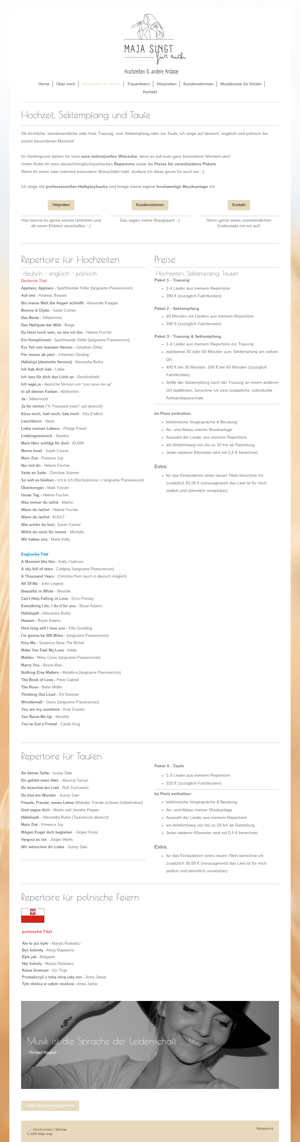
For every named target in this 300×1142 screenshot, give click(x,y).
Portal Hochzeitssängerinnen (50, 1106)
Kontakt (239, 205)
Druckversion (42, 1129)
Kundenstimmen (150, 205)
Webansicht (264, 1128)
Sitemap (61, 1129)
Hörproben (61, 205)
